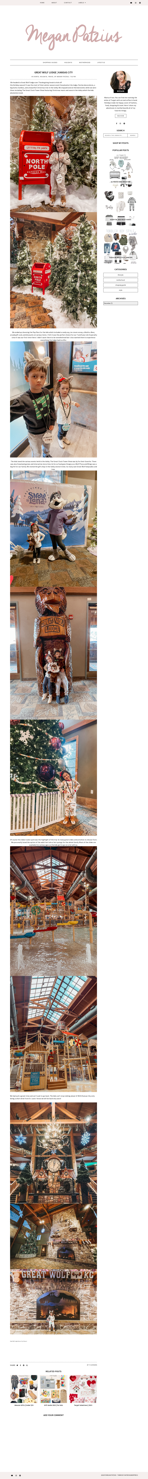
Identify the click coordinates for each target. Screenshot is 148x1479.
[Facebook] (116, 123)
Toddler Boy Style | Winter (120, 258)
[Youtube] (131, 3)
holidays (43, 77)
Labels (81, 3)
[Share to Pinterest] (24, 1365)
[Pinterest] (140, 3)
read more (120, 116)
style (120, 290)
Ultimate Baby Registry (121, 182)
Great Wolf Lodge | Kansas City (53, 72)
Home (42, 3)
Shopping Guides (50, 62)
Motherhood (84, 62)
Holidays (68, 62)
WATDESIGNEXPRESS (131, 1475)
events (36, 77)
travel (51, 77)
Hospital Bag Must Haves (120, 220)
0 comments (93, 1365)
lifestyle (121, 275)
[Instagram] (136, 3)
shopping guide (120, 285)
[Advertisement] (120, 323)
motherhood (120, 280)
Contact (68, 3)
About (54, 3)
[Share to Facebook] (20, 1365)
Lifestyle (101, 62)
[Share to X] (17, 1365)
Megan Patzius (111, 1475)
